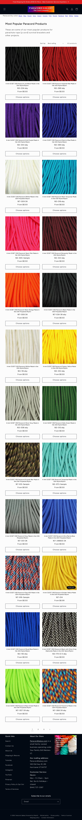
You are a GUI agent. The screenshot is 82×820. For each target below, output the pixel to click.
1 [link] (32, 729)
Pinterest (8, 779)
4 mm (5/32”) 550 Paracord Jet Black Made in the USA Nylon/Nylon (22, 84)
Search (8, 741)
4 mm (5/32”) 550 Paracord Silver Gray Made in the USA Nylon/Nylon (22, 424)
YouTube (8, 775)
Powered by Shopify (32, 815)
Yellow (76, 16)
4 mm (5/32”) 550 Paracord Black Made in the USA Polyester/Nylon (59, 310)
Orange (45, 16)
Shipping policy (35, 817)
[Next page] (49, 729)
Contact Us (9, 746)
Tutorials (8, 760)
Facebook (9, 765)
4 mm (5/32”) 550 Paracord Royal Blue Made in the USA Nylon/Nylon (22, 650)
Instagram (9, 770)
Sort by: (43, 43)
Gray (34, 16)
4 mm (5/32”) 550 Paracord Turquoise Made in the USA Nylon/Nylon (59, 480)
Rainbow (61, 16)
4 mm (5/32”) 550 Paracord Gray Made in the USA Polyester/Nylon (22, 537)
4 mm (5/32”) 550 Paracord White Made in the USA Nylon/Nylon (22, 367)
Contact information (47, 817)
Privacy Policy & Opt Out (14, 784)
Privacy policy (55, 815)
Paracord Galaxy (21, 815)
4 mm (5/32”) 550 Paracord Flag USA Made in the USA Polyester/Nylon (22, 593)
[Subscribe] (57, 801)
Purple (55, 16)
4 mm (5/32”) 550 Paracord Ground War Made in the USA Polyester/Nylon (22, 480)
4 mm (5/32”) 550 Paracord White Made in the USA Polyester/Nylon (22, 197)
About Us (8, 751)
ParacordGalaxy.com (38, 741)
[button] (4, 9)
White (71, 16)
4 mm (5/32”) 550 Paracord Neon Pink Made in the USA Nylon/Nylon (22, 254)
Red (66, 16)
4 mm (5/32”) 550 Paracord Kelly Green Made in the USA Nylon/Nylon (59, 424)
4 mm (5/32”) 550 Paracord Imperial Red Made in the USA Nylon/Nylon (59, 84)
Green (39, 16)
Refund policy (44, 815)
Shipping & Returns (12, 755)
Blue (24, 16)
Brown (30, 16)
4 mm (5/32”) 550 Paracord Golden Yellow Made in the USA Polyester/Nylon (59, 593)
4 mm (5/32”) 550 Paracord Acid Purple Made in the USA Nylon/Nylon (22, 141)
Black (20, 16)
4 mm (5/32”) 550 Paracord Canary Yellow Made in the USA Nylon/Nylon (59, 367)
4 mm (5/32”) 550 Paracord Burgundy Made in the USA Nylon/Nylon (59, 254)
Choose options (22, 97)
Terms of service (66, 815)
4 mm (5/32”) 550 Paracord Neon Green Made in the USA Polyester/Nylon (22, 706)
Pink (50, 16)
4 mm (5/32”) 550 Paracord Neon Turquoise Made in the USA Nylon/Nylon (59, 197)
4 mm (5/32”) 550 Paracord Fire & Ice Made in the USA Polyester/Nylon (59, 706)
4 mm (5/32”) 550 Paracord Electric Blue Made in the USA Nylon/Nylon (59, 141)
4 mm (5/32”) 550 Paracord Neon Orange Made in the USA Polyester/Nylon (23, 310)
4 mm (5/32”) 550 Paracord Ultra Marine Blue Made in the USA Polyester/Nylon (59, 537)
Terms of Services (12, 789)
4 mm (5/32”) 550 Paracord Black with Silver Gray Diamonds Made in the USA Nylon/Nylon (59, 650)
